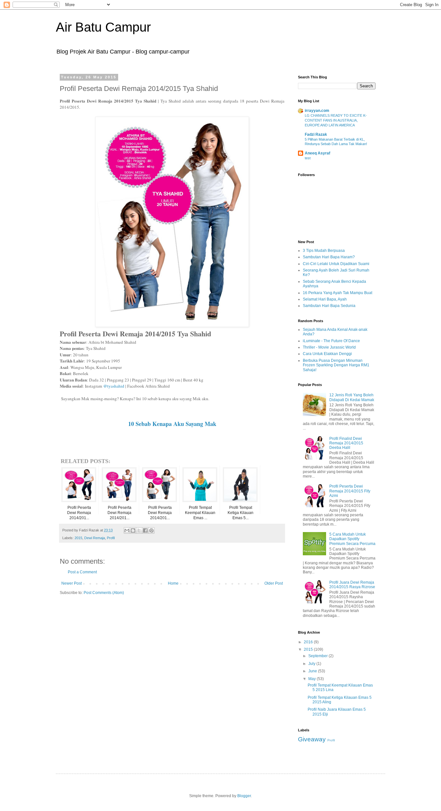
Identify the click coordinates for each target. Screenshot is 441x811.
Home (173, 583)
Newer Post (71, 583)
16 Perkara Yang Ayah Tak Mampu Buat (337, 293)
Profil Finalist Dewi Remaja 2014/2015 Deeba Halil (346, 443)
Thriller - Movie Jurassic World (329, 347)
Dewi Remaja (94, 538)
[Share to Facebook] (145, 530)
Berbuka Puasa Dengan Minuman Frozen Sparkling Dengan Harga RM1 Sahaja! (336, 365)
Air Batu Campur (103, 27)
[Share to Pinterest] (151, 530)
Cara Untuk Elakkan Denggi (327, 353)
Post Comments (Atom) (104, 592)
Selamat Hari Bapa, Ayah (325, 299)
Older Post (273, 583)
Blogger (244, 796)
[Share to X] (139, 530)
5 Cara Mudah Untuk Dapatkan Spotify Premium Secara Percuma (352, 539)
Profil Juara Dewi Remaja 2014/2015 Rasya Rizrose (352, 584)
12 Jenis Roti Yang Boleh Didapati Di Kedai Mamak (351, 397)
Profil (111, 538)
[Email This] (127, 530)
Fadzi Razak (316, 134)
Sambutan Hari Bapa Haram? (329, 257)
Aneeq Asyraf (317, 153)
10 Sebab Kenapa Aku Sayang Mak (172, 424)
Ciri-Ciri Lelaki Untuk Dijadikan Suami (336, 264)
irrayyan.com (317, 110)
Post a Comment (82, 572)
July (312, 663)
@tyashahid (113, 386)
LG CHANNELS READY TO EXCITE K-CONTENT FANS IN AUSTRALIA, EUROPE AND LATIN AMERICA (336, 120)
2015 (78, 538)
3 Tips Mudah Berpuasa (324, 250)
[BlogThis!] (133, 530)
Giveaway (312, 739)
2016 (309, 642)
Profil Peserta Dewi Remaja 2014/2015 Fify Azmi (349, 491)
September (318, 656)
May (312, 679)
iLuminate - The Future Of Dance (331, 341)
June (313, 671)
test (308, 158)
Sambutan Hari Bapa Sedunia (329, 305)
